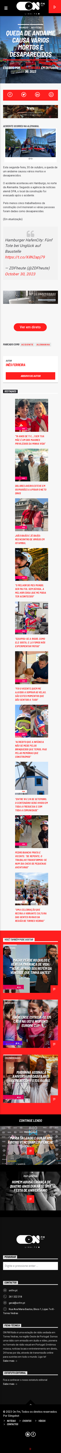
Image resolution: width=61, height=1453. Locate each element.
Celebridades (13, 1058)
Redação (10, 1042)
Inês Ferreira (30, 67)
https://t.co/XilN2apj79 (25, 257)
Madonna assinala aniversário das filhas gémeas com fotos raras (30, 1076)
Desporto (11, 1003)
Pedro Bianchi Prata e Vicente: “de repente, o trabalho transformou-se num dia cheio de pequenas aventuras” (31, 860)
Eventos (27, 1420)
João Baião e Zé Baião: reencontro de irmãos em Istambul (30, 539)
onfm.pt (13, 1290)
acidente (27, 344)
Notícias (36, 27)
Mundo (23, 27)
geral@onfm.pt (17, 1303)
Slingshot (13, 1415)
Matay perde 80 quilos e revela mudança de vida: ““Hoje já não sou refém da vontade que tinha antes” (30, 966)
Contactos (12, 1424)
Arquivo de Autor (30, 375)
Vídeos (41, 1420)
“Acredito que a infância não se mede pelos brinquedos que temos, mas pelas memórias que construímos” (31, 749)
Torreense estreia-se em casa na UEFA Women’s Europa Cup (31, 1021)
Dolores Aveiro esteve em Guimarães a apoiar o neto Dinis (30, 489)
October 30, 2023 (20, 274)
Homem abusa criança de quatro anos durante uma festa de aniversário (30, 1186)
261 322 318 (15, 1296)
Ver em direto (30, 327)
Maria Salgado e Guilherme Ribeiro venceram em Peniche (30, 1140)
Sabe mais (9, 1360)
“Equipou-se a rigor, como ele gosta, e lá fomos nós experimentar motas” (30, 642)
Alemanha (43, 344)
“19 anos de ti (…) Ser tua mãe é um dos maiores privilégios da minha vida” (30, 439)
